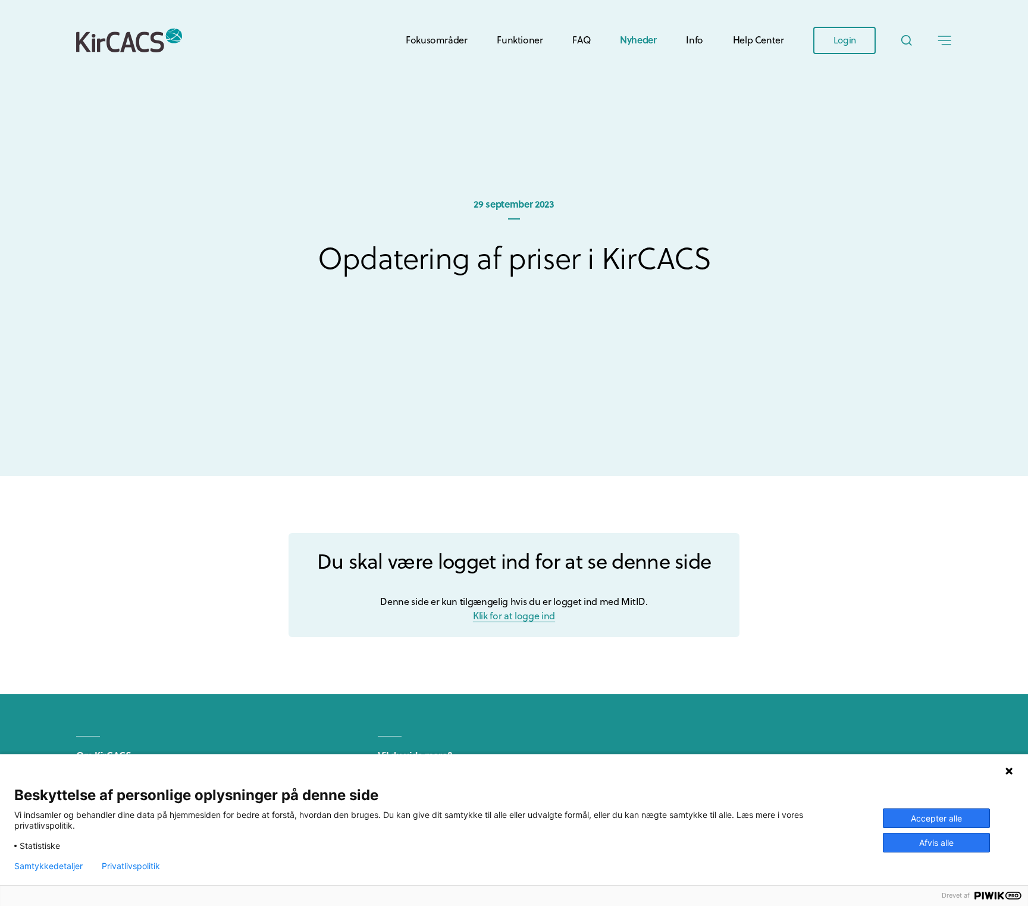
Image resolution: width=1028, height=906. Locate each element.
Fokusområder (436, 39)
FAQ (581, 39)
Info (694, 39)
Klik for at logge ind (514, 615)
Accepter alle (936, 818)
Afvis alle (936, 843)
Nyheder (638, 39)
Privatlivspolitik (131, 866)
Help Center (758, 39)
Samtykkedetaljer (48, 866)
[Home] (129, 40)
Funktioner (520, 39)
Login (844, 39)
